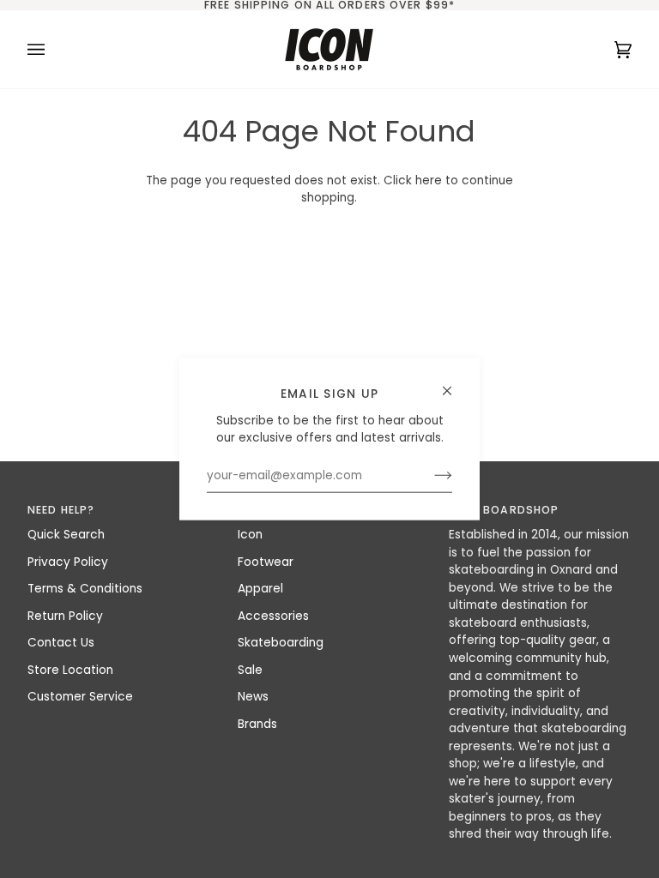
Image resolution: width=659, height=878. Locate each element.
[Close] (454, 383)
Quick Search (66, 534)
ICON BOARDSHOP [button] (504, 509)
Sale (250, 670)
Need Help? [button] (60, 509)
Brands (257, 724)
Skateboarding (280, 642)
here (428, 180)
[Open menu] (53, 49)
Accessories (273, 616)
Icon (250, 534)
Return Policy (65, 616)
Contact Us (60, 642)
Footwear (265, 562)
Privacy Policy (67, 562)
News (253, 697)
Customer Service (80, 697)
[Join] (429, 476)
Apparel (260, 588)
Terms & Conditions (84, 588)
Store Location (70, 670)
